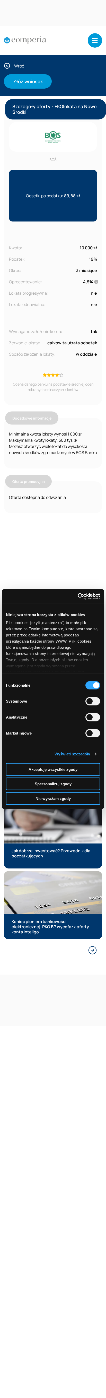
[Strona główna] (25, 40)
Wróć (19, 66)
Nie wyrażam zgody (53, 798)
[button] (95, 40)
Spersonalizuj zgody (53, 784)
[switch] (92, 701)
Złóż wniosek (28, 81)
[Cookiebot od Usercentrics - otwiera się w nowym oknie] (77, 596)
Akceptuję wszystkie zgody (53, 769)
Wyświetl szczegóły (72, 754)
